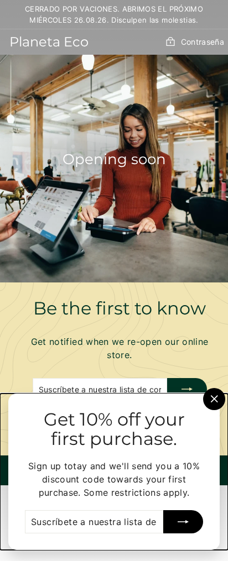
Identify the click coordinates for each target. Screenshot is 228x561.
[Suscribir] (187, 389)
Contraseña (202, 41)
